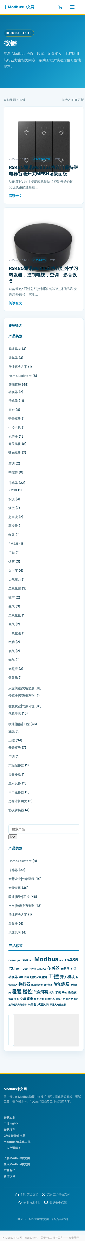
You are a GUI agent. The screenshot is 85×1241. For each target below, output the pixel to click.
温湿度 (13, 570)
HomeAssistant (20, 376)
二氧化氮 (14, 615)
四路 (26, 977)
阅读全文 (15, 196)
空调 (11, 463)
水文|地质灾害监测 (21, 688)
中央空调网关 (12, 1147)
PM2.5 (13, 544)
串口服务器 (16, 792)
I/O (18, 960)
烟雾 (11, 561)
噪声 (11, 597)
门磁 (11, 553)
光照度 (13, 669)
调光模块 (14, 453)
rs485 (71, 959)
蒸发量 (13, 526)
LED (31, 960)
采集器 (13, 358)
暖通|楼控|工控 (19, 724)
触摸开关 (60, 999)
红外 (11, 535)
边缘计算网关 (17, 801)
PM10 (12, 490)
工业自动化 (11, 1123)
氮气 (11, 660)
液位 (11, 508)
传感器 (13, 401)
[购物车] (60, 7)
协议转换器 (16, 810)
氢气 (11, 624)
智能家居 (14, 385)
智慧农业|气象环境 (21, 706)
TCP (18, 969)
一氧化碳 (14, 633)
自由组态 (50, 998)
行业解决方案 (17, 367)
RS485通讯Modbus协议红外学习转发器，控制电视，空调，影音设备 (43, 274)
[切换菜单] (72, 7)
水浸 (11, 499)
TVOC (24, 969)
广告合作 (9, 1170)
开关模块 (14, 444)
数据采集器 (37, 984)
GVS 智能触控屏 (14, 1135)
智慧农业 (9, 1117)
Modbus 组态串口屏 (17, 1142)
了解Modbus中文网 (17, 1158)
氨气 (11, 606)
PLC (61, 960)
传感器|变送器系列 (21, 695)
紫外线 (13, 678)
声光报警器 (16, 765)
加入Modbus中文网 (17, 1164)
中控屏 (13, 472)
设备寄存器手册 (42, 159)
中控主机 (14, 428)
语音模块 (14, 419)
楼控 (28, 991)
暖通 (17, 991)
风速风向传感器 (58, 1004)
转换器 (13, 392)
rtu (11, 968)
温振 (11, 731)
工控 (11, 740)
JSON (24, 960)
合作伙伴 (9, 1176)
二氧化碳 (14, 588)
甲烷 (11, 642)
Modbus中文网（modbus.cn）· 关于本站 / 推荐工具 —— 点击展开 (42, 1237)
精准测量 (39, 998)
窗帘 (11, 410)
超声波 (13, 517)
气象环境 (14, 713)
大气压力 (14, 580)
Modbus (46, 959)
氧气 (11, 651)
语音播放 (14, 774)
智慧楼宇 (9, 1129)
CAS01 (12, 960)
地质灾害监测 (38, 977)
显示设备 (14, 783)
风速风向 (14, 349)
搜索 (12, 836)
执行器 (13, 436)
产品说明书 (39, 260)
